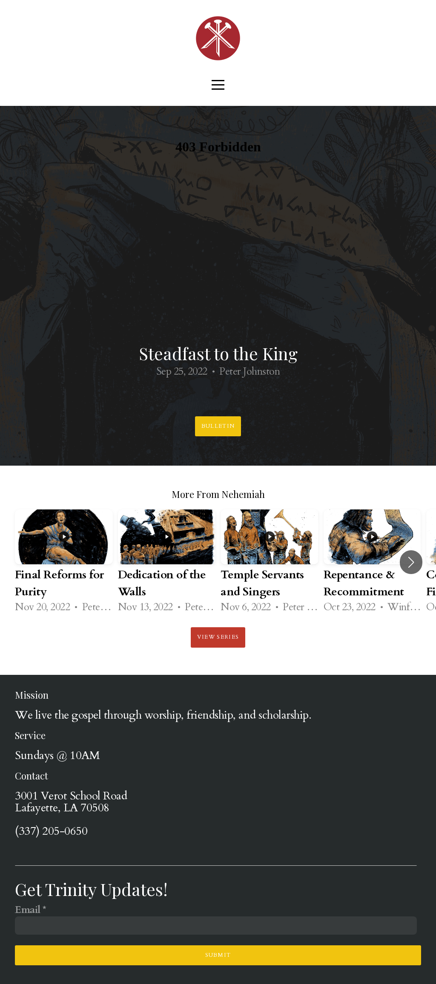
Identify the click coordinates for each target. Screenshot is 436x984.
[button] (411, 562)
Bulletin (218, 426)
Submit (218, 955)
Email (27, 910)
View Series (218, 637)
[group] (64, 562)
